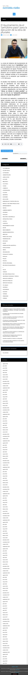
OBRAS (4, 249)
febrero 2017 (5, 614)
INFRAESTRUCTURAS (7, 219)
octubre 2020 (5, 517)
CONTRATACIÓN (6, 190)
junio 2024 (5, 421)
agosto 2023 (5, 443)
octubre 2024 (5, 412)
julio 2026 (5, 365)
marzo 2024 (5, 427)
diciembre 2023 (6, 434)
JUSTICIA (5, 221)
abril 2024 (5, 425)
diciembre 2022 (6, 460)
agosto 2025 (5, 390)
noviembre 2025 (6, 383)
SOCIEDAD (5, 287)
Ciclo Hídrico (5, 183)
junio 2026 (5, 368)
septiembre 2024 (6, 414)
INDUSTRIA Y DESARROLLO (9, 216)
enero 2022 (5, 484)
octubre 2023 (5, 438)
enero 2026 (5, 379)
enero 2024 (5, 432)
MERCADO (5, 234)
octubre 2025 (5, 385)
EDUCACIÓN (5, 199)
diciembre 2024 (6, 407)
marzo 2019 (5, 559)
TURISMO (5, 293)
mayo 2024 (5, 423)
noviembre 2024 (6, 410)
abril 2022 (5, 478)
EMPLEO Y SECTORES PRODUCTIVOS (11, 203)
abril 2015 (5, 663)
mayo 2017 (5, 608)
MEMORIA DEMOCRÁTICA (8, 232)
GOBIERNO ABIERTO (7, 210)
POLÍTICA (5, 260)
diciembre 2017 (6, 592)
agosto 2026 (5, 363)
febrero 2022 (5, 482)
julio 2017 (5, 603)
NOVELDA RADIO (6, 247)
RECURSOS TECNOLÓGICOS (9, 265)
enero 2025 (5, 405)
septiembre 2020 (6, 520)
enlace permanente (23, 153)
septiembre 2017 (6, 599)
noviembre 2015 (6, 647)
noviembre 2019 (6, 542)
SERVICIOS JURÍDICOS (8, 278)
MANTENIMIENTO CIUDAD (8, 225)
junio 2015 (5, 658)
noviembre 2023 (6, 436)
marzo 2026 (5, 374)
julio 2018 (5, 577)
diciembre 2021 (6, 487)
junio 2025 (5, 394)
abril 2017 (5, 610)
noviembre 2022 (6, 462)
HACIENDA (5, 212)
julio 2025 (5, 392)
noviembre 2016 (6, 621)
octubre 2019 (5, 544)
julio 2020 (5, 524)
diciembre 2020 (6, 513)
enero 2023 (5, 458)
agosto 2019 (5, 548)
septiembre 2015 (6, 652)
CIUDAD (10, 151)
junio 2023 (5, 447)
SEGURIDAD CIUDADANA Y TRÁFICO (11, 276)
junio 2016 (5, 632)
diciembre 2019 (6, 539)
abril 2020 (5, 531)
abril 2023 (5, 451)
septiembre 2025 (6, 387)
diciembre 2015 (6, 645)
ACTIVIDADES (6, 172)
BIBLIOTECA (5, 181)
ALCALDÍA (5, 179)
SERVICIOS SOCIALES (7, 282)
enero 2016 (5, 643)
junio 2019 (5, 553)
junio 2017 (5, 606)
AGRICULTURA (6, 177)
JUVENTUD (5, 223)
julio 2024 (5, 418)
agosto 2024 (5, 416)
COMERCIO (5, 188)
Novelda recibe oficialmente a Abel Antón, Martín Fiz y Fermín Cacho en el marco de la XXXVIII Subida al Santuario (13, 328)
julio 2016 (5, 630)
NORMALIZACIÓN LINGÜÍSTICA (9, 245)
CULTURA (5, 192)
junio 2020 (5, 526)
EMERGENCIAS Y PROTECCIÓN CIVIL (11, 201)
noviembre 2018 (6, 568)
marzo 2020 (5, 533)
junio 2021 (5, 500)
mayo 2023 (5, 449)
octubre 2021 (5, 491)
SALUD (4, 269)
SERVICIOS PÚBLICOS (7, 280)
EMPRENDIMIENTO (7, 205)
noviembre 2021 (6, 489)
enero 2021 (5, 511)
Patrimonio (5, 256)
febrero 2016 (5, 641)
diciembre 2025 (6, 381)
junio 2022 (5, 473)
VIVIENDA (5, 298)
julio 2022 (5, 471)
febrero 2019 (5, 561)
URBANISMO (5, 296)
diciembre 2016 (6, 619)
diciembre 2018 (6, 566)
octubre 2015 (5, 650)
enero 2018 (5, 590)
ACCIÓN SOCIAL (6, 170)
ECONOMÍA (5, 197)
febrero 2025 (5, 403)
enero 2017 (5, 617)
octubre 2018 (5, 570)
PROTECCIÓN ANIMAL (7, 263)
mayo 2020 (5, 528)
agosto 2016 (5, 628)
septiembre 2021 (6, 493)
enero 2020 (5, 537)
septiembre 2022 (6, 467)
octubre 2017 (5, 597)
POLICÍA (4, 258)
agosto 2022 (5, 469)
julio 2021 (5, 498)
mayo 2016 (5, 634)
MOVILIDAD (5, 241)
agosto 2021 (5, 495)
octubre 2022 (5, 465)
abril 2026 (5, 372)
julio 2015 (5, 656)
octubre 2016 (5, 623)
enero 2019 (5, 564)
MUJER (4, 243)
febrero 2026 (5, 376)
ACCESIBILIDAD (6, 168)
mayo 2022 (5, 476)
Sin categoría (5, 285)
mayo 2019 (5, 555)
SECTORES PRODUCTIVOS (8, 274)
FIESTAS (4, 208)
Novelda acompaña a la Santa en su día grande (12, 338)
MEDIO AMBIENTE (6, 230)
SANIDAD (5, 271)
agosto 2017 (5, 601)
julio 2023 (5, 445)
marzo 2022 (5, 480)
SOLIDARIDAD (6, 289)
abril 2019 (5, 557)
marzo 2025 (5, 401)
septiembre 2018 (6, 572)
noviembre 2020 (6, 515)
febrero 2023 (5, 456)
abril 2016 (5, 636)
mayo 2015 (5, 661)
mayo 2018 (5, 581)
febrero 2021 (5, 509)
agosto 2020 (5, 522)
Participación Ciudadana (8, 254)
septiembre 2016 (6, 625)
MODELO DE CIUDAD (7, 236)
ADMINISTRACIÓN (7, 174)
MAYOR (4, 227)
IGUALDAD (5, 214)
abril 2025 (5, 398)
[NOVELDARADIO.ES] (14, 10)
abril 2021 (5, 504)
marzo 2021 (5, 506)
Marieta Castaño (6, 34)
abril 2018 (5, 584)
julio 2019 (5, 550)
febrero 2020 (5, 535)
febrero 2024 (5, 429)
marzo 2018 (5, 586)
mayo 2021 (5, 502)
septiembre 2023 (6, 440)
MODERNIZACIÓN (6, 238)
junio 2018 (5, 579)
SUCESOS (5, 291)
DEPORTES (5, 194)
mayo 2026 (5, 370)
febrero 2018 (5, 588)
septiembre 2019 (6, 546)
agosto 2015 (5, 654)
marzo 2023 (5, 454)
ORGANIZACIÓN (6, 252)
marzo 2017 (5, 612)
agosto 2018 (5, 575)
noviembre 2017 (6, 595)
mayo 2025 (5, 396)
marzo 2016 (5, 639)
